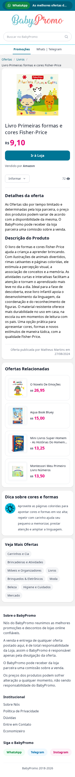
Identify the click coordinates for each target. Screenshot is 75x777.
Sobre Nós (11, 704)
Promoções (22, 49)
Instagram (60, 752)
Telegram (37, 752)
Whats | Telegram (49, 49)
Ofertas (7, 59)
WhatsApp (14, 752)
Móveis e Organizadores (24, 570)
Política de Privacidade (21, 711)
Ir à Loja (37, 155)
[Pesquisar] (66, 36)
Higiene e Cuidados (37, 587)
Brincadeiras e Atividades (25, 562)
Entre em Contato (17, 724)
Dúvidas (9, 717)
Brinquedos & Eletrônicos (25, 579)
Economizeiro (14, 731)
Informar (15, 178)
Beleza (12, 587)
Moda (54, 579)
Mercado (14, 595)
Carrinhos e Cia (18, 554)
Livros (20, 59)
